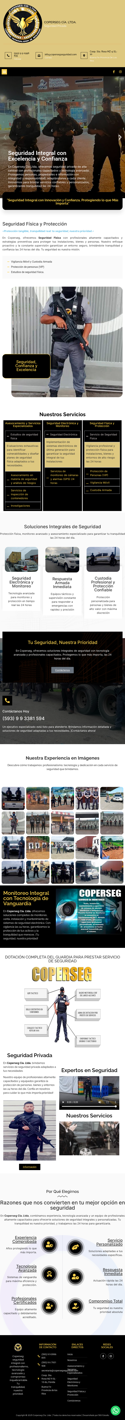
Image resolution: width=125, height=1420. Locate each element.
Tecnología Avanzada (26, 1268)
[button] (4, 71)
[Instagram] (120, 72)
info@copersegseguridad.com (61, 54)
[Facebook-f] (114, 72)
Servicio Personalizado (109, 1242)
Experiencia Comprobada (24, 1239)
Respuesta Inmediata (113, 1271)
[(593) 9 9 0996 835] (8, 55)
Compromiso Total (106, 1301)
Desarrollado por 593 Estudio (96, 1415)
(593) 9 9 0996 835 (21, 54)
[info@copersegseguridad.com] (39, 55)
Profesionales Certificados (24, 1300)
